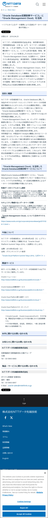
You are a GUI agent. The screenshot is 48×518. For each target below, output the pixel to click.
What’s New (11, 10)
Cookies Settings (24, 502)
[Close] (45, 473)
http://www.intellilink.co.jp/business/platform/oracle (20, 280)
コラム (5, 437)
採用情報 (5, 442)
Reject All (24, 508)
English (5, 458)
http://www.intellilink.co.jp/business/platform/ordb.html (21, 290)
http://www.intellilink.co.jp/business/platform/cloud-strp (21, 310)
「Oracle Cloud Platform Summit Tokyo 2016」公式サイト (22, 256)
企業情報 (5, 447)
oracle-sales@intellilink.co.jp (20, 385)
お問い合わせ (7, 453)
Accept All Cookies (24, 514)
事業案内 (5, 431)
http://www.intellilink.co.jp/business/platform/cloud (20, 300)
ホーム (5, 10)
